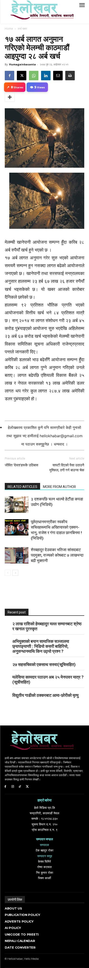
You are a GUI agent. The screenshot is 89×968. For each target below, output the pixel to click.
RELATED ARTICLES (22, 487)
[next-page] (15, 573)
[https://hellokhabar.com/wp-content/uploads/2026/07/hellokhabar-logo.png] (40, 12)
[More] (10, 97)
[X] (21, 75)
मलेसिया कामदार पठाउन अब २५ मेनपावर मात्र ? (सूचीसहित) (48, 679)
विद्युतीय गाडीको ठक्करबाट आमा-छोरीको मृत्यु (45, 695)
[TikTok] (20, 786)
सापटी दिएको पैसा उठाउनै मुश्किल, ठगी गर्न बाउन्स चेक (66, 467)
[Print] (70, 75)
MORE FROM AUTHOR (59, 487)
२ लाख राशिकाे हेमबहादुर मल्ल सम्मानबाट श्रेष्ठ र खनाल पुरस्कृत (47, 626)
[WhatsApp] (33, 75)
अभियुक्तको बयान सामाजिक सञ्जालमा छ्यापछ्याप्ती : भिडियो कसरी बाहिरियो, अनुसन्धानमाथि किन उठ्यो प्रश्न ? (40, 646)
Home (9, 29)
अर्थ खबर (22, 29)
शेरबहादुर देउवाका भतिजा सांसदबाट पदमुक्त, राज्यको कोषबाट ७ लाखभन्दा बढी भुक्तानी (57, 555)
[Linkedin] (46, 75)
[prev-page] (8, 573)
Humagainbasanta (22, 64)
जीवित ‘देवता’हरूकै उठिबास (21, 465)
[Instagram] (12, 786)
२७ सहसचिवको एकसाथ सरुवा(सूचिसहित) (44, 664)
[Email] (58, 75)
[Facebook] (9, 75)
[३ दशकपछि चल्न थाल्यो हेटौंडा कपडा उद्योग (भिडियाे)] (16, 504)
